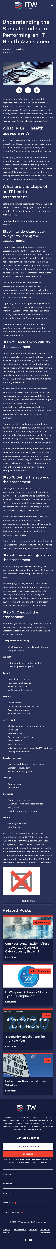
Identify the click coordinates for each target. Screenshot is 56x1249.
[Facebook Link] (25, 1240)
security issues (29, 151)
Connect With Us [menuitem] (11, 1212)
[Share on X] (19, 90)
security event (10, 328)
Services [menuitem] (7, 1174)
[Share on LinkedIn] (28, 90)
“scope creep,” (33, 506)
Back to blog (28, 901)
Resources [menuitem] (8, 1203)
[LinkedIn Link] (30, 1240)
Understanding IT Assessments (36, 862)
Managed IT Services (13, 49)
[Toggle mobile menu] (52, 5)
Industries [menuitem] (7, 1184)
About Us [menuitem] (7, 1193)
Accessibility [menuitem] (20, 1229)
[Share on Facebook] (37, 90)
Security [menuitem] (33, 1229)
